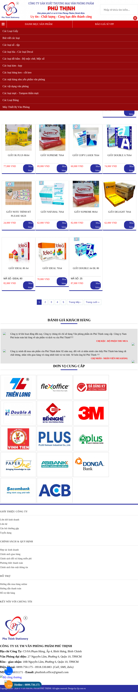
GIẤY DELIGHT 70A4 (119, 212)
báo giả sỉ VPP (104, 24)
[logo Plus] (55, 450)
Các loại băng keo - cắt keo (17, 72)
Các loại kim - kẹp (12, 65)
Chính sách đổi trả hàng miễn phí (16, 558)
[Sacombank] (18, 502)
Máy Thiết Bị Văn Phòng (16, 107)
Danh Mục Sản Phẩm (38, 24)
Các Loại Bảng (11, 100)
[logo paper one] (18, 476)
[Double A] (18, 424)
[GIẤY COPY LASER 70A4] (85, 150)
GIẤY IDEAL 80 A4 (18, 268)
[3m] (91, 424)
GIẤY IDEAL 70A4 (52, 268)
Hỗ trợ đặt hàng (7, 593)
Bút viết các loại (11, 38)
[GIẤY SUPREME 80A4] (85, 206)
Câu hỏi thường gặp (9, 528)
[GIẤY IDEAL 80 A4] (18, 262)
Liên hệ (3, 524)
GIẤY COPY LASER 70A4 (86, 155)
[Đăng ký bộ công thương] (91, 399)
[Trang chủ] (11, 18)
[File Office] (55, 399)
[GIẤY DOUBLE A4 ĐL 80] (85, 262)
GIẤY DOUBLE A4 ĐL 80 (86, 268)
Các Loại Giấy (10, 31)
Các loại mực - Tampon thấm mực (21, 93)
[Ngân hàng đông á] (91, 476)
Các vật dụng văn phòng (16, 86)
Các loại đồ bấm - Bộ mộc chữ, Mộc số (23, 58)
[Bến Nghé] (55, 424)
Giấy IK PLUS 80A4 (18, 155)
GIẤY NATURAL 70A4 (52, 212)
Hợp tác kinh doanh (9, 550)
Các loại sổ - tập (11, 44)
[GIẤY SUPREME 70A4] (52, 150)
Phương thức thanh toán (11, 563)
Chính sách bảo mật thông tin (14, 567)
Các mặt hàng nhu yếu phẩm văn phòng (24, 79)
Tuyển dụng (5, 533)
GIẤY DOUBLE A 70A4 (119, 155)
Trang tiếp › (75, 302)
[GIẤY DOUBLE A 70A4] (119, 150)
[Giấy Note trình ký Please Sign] (18, 206)
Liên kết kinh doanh (9, 519)
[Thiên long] (18, 399)
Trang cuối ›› (92, 302)
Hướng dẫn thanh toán (10, 588)
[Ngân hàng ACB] (55, 502)
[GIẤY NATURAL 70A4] (52, 206)
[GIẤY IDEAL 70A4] (52, 262)
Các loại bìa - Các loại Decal (18, 51)
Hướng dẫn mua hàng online (13, 584)
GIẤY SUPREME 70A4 (52, 155)
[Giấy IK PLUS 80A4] (18, 150)
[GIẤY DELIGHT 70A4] (119, 206)
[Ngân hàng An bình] (55, 476)
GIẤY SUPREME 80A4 (85, 212)
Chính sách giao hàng (10, 554)
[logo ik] (91, 450)
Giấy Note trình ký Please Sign (18, 214)
